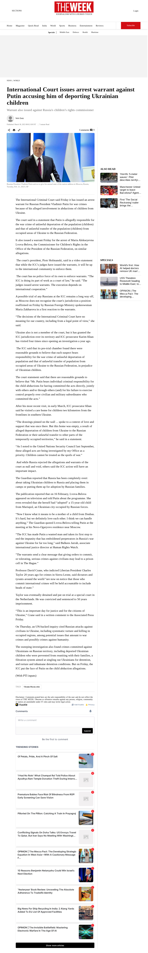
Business (72, 26)
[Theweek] (74, 7)
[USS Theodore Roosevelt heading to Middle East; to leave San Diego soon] (109, 282)
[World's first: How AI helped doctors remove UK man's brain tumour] (109, 269)
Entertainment (86, 26)
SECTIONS (17, 11)
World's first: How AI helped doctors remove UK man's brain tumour (129, 269)
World (53, 26)
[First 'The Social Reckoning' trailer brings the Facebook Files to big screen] (109, 203)
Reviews (99, 26)
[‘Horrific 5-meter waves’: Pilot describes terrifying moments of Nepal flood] (109, 178)
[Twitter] (67, 18)
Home (9, 26)
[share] (9, 130)
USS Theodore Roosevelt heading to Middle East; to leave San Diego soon (130, 284)
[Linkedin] (81, 18)
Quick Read (33, 26)
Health (85, 32)
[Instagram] (71, 18)
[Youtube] (76, 18)
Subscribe (131, 25)
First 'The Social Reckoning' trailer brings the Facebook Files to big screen (129, 205)
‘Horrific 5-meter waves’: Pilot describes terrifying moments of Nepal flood (130, 180)
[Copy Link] (19, 130)
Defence (76, 32)
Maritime (94, 32)
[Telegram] (86, 18)
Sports (62, 26)
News (9, 81)
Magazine (20, 26)
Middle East (64, 32)
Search (118, 25)
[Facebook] (62, 18)
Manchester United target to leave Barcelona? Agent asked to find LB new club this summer (130, 194)
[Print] (14, 130)
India (44, 26)
